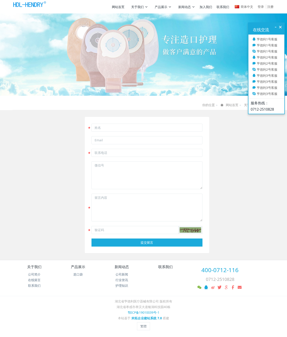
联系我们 (223, 7)
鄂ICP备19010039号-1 (143, 312)
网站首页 (118, 7)
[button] (190, 230)
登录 (261, 6)
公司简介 (34, 274)
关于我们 (137, 7)
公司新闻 (121, 274)
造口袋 (78, 274)
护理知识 (121, 285)
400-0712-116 (220, 270)
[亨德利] (29, 6)
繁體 (143, 326)
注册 (270, 6)
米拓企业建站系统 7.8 (146, 318)
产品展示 (161, 7)
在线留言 (34, 280)
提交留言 (147, 242)
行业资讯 (121, 280)
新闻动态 (184, 7)
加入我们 (206, 7)
